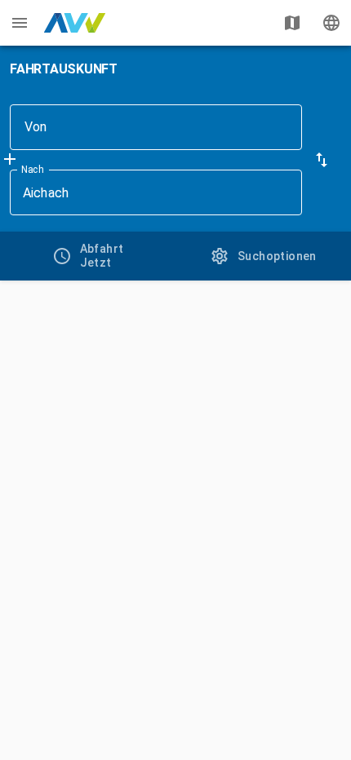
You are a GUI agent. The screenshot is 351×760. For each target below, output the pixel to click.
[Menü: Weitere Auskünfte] (19, 22)
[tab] (88, 256)
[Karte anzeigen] (292, 22)
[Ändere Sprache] (331, 22)
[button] (321, 159)
